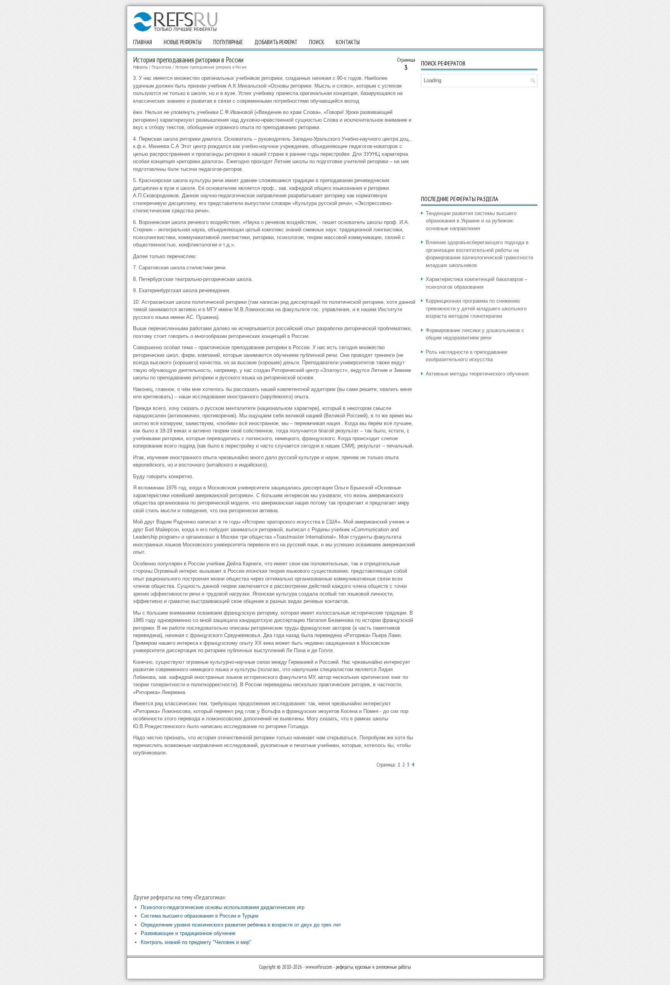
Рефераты (140, 67)
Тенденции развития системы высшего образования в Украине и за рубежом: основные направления (471, 220)
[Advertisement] (274, 830)
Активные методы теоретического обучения (477, 374)
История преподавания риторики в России (211, 67)
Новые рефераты (183, 42)
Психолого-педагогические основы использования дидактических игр (222, 907)
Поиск (316, 42)
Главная (142, 42)
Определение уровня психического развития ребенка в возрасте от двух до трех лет (241, 925)
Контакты (348, 42)
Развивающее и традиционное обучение (188, 933)
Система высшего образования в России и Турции (199, 916)
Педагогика (161, 67)
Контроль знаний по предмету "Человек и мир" (196, 942)
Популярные (228, 42)
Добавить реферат (275, 42)
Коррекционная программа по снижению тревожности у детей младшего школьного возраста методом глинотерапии (476, 308)
